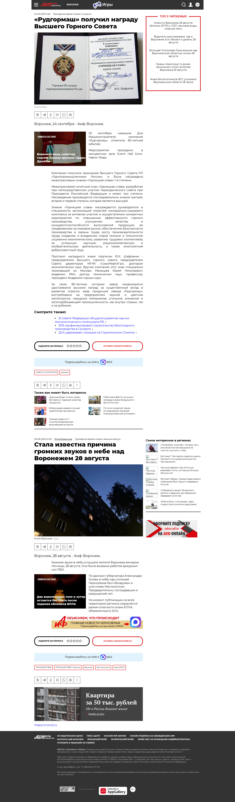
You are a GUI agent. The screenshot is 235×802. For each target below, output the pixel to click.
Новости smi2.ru (45, 725)
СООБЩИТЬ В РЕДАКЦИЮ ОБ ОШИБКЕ (76, 743)
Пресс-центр (93, 736)
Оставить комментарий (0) (117, 346)
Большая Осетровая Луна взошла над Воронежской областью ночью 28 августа (173, 53)
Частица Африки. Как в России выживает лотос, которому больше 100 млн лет (179, 470)
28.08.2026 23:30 (43, 439)
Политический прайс (122, 739)
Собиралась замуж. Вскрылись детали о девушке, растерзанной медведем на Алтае (178, 493)
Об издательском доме (70, 736)
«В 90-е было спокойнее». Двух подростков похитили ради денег (179, 503)
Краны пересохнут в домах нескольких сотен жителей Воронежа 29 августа (173, 67)
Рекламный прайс (97, 739)
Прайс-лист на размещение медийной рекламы (164, 739)
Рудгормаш (40, 106)
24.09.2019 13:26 (42, 14)
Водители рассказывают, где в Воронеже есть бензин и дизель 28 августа (173, 39)
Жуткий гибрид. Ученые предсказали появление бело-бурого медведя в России (181, 482)
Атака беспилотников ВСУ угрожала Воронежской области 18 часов (173, 81)
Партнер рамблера (87, 789)
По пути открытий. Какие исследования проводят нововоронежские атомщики (119, 411)
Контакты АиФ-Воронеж (70, 739)
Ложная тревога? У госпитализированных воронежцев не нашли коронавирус (53, 423)
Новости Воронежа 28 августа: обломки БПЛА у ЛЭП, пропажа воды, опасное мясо (173, 25)
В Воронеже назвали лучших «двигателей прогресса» (64, 409)
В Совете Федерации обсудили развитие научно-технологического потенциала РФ (92, 320)
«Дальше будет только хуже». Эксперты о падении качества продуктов (65, 400)
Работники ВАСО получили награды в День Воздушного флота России (118, 400)
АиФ (56, 538)
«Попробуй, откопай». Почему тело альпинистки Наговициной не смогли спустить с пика (180, 448)
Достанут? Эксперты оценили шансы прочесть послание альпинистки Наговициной (180, 459)
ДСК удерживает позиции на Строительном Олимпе (97, 332)
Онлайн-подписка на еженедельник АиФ (152, 736)
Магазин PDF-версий (115, 736)
